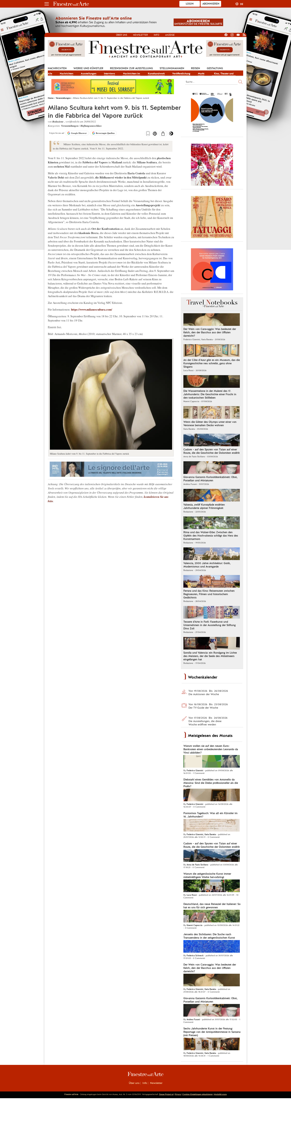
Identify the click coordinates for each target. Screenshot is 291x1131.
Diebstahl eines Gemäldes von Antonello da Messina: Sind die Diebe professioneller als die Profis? (210, 783)
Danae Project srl (166, 1094)
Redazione (58, 121)
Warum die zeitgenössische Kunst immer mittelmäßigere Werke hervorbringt (207, 875)
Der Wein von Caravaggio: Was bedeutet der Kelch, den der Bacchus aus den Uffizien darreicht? (209, 332)
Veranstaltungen (70, 126)
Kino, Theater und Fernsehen (224, 74)
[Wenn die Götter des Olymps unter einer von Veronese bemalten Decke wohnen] (211, 413)
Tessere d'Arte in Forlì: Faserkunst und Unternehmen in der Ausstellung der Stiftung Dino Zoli (209, 625)
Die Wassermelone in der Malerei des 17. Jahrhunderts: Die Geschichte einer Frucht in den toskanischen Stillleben (209, 394)
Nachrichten (57, 68)
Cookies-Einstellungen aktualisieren (197, 1094)
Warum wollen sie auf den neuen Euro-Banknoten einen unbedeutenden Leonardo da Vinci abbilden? (210, 749)
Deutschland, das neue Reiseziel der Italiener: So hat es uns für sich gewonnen (211, 905)
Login (190, 3)
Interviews (109, 73)
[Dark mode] (171, 134)
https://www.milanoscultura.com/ (91, 309)
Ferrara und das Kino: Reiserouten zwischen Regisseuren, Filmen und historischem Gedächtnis (209, 594)
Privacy (178, 1094)
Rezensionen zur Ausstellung (131, 68)
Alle (50, 73)
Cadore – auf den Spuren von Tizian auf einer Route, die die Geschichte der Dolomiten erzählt (211, 451)
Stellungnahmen (172, 68)
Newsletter (140, 34)
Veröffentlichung (181, 73)
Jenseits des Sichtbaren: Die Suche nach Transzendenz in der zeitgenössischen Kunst (209, 936)
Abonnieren (210, 3)
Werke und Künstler (88, 68)
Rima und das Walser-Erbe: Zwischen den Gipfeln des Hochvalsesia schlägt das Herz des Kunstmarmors (210, 536)
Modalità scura (220, 1094)
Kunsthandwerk (156, 73)
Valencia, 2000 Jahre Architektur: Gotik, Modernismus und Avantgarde (207, 565)
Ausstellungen (88, 73)
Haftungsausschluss (91, 126)
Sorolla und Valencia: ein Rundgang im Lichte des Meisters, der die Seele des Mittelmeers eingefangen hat (210, 656)
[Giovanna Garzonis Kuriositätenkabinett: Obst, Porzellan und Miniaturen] (211, 468)
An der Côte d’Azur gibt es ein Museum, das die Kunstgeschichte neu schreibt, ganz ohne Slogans (211, 363)
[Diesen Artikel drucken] (155, 134)
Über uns (121, 34)
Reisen (195, 68)
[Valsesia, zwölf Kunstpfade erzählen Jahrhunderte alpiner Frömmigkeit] (211, 495)
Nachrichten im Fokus (131, 74)
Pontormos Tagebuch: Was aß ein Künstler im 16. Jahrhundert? (210, 815)
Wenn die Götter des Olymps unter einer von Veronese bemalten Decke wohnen (209, 423)
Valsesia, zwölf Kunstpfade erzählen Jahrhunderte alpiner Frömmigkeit (204, 506)
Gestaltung (215, 68)
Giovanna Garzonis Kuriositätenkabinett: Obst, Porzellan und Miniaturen (210, 478)
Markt (201, 73)
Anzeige (170, 34)
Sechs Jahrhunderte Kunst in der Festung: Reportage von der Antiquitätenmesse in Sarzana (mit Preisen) (211, 1032)
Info (156, 34)
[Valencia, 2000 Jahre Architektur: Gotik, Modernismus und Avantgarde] (211, 554)
